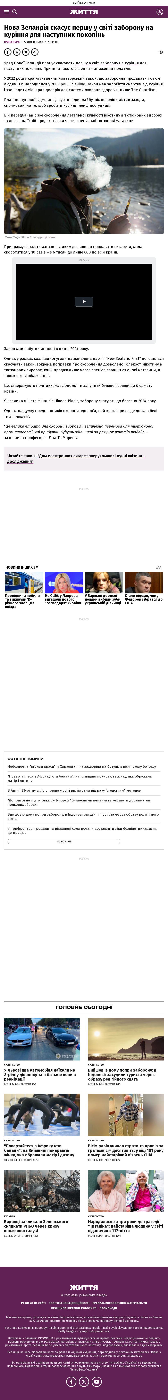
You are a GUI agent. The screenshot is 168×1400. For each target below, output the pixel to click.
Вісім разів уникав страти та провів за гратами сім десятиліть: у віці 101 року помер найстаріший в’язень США (125, 1150)
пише (125, 89)
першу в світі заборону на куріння (107, 63)
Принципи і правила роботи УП (73, 1308)
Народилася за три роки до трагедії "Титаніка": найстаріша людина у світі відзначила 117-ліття (125, 1226)
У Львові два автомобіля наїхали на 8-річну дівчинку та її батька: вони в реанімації (40, 1075)
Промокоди (108, 1308)
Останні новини (25, 759)
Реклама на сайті (33, 1303)
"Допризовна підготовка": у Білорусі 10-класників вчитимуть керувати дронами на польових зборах (79, 802)
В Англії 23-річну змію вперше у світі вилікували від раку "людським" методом (75, 790)
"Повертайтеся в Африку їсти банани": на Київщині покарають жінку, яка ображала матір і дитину (80, 778)
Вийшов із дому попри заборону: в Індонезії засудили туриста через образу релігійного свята (83, 816)
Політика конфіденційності (69, 1303)
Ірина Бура (12, 42)
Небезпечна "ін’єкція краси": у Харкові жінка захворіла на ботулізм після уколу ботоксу (82, 766)
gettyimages (47, 237)
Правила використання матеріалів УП (119, 1303)
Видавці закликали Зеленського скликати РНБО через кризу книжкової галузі (36, 1226)
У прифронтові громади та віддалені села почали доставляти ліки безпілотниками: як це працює (82, 830)
